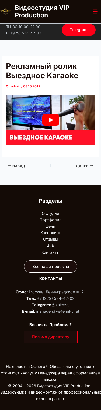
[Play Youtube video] (50, 120)
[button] (79, 30)
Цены (51, 226)
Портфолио (51, 219)
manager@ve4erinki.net (57, 311)
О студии (50, 213)
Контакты (50, 252)
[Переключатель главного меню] (95, 11)
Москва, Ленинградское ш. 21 (57, 292)
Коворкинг (50, 232)
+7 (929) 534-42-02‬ (56, 298)
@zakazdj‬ (60, 304)
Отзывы (50, 239)
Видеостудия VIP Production (42, 11)
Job (50, 245)
